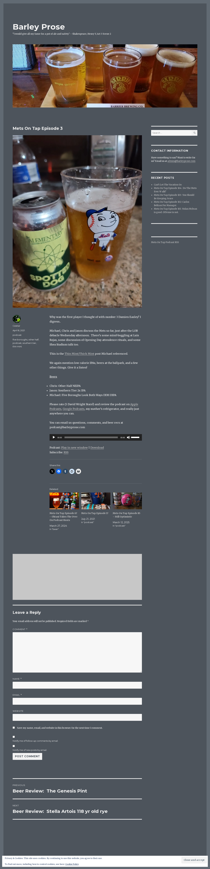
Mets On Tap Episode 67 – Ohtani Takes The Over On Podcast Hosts (63, 517)
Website (18, 711)
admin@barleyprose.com (181, 161)
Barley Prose (39, 27)
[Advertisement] (78, 577)
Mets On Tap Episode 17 (94, 513)
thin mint (17, 346)
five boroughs (20, 339)
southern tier (29, 343)
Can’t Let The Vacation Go (168, 184)
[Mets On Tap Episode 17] (95, 501)
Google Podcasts (73, 408)
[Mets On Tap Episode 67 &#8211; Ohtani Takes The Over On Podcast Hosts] (64, 501)
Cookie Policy (72, 864)
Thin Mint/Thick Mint (79, 353)
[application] (96, 437)
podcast (17, 335)
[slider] (135, 437)
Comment (20, 629)
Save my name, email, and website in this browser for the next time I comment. (60, 728)
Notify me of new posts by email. (30, 750)
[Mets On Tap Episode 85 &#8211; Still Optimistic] (127, 501)
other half (33, 339)
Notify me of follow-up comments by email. (35, 741)
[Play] (53, 437)
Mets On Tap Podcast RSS (165, 242)
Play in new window (74, 447)
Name (17, 678)
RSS (66, 452)
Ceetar (16, 325)
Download (97, 447)
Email (17, 695)
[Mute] (128, 437)
